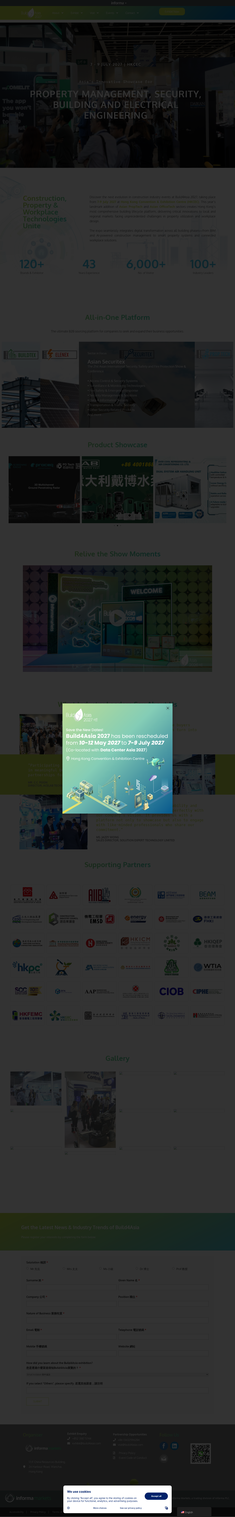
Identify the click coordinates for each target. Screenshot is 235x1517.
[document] (117, 758)
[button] (168, 708)
